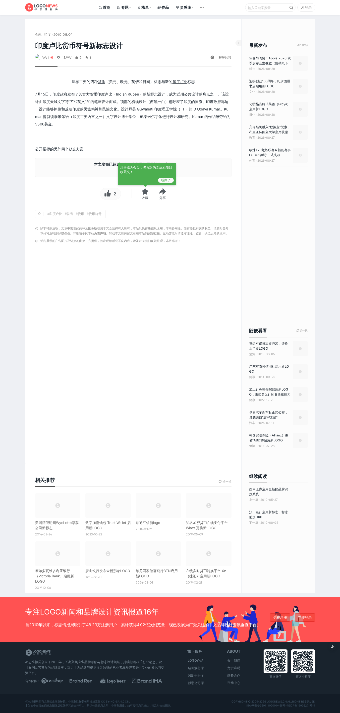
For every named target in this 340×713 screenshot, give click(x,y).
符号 (70, 214)
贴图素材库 (196, 668)
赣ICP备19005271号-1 (301, 705)
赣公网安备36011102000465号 (265, 705)
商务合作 (233, 675)
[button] (162, 194)
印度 (47, 34)
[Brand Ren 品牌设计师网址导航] (87, 681)
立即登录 (305, 617)
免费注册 (280, 617)
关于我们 (233, 660)
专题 (125, 7)
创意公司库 (196, 683)
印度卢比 (179, 81)
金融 (38, 34)
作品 (165, 7)
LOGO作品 (195, 660)
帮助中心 (233, 683)
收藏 (145, 198)
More (302, 45)
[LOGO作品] (118, 681)
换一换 (302, 330)
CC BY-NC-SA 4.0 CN (115, 702)
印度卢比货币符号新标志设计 (79, 45)
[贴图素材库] (56, 681)
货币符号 (95, 214)
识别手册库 (196, 675)
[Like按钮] (106, 194)
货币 (101, 81)
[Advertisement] (133, 309)
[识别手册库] (149, 681)
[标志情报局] (41, 7)
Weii (45, 57)
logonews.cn (276, 702)
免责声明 (100, 233)
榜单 (145, 7)
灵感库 (185, 7)
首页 (106, 7)
